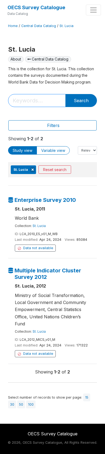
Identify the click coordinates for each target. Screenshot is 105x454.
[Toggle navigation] (93, 10)
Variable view (53, 150)
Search (81, 100)
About (15, 59)
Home (13, 26)
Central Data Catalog (38, 26)
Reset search (54, 169)
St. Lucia (67, 26)
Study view (22, 150)
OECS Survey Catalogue (36, 7)
